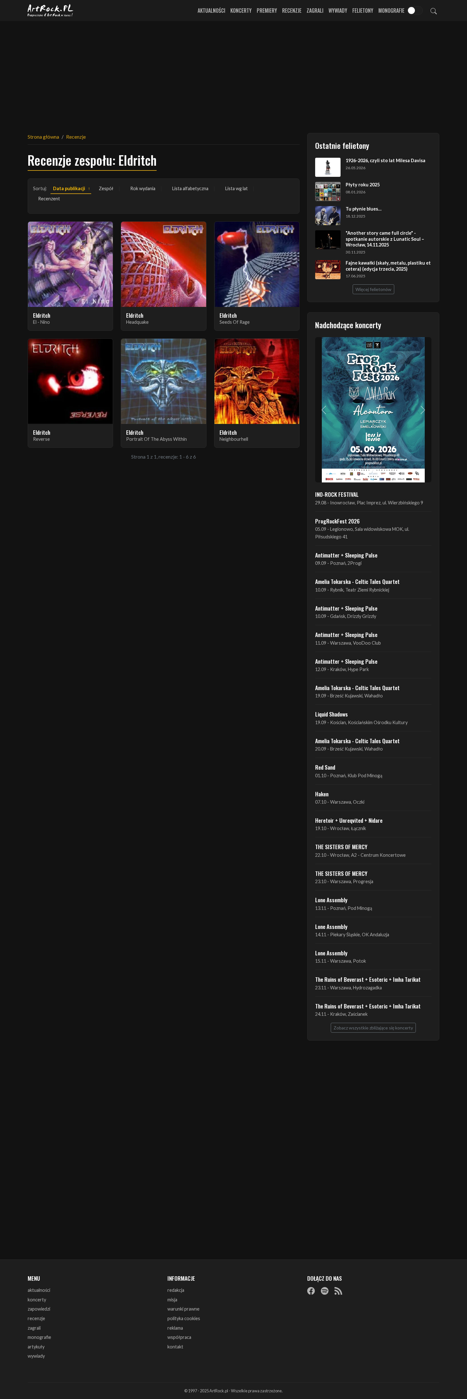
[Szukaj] (433, 10)
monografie (39, 1337)
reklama (175, 1328)
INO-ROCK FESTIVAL (337, 494)
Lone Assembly (331, 900)
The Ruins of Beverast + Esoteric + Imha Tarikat (368, 979)
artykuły (36, 1346)
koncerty (37, 1299)
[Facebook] (311, 1290)
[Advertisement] (233, 73)
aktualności (39, 1290)
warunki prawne (183, 1309)
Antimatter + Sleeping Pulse (346, 555)
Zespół (106, 188)
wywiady (36, 1356)
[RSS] (338, 1290)
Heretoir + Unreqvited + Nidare (348, 820)
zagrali (34, 1328)
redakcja (175, 1290)
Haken (321, 794)
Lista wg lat (236, 188)
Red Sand (325, 767)
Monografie (391, 10)
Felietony (362, 10)
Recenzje (291, 10)
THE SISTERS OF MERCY (341, 846)
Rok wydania (142, 188)
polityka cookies (183, 1318)
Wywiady (337, 10)
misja (172, 1299)
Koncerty (241, 10)
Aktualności (211, 10)
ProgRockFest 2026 (337, 521)
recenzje (36, 1318)
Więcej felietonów (373, 289)
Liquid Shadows (331, 714)
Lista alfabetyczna (190, 188)
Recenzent (49, 198)
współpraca (179, 1337)
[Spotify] (324, 1290)
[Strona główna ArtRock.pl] (50, 10)
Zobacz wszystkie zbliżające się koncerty (373, 1027)
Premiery (267, 10)
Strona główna (43, 137)
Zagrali (315, 10)
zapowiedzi (39, 1309)
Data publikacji (69, 188)
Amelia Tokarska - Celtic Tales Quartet (357, 581)
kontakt (175, 1346)
